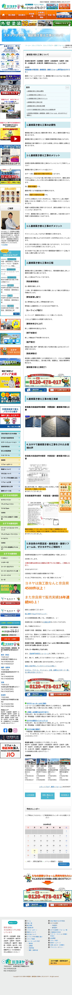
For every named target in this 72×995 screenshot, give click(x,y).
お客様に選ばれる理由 (41, 14)
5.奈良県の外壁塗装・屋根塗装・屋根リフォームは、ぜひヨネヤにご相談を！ (47, 114)
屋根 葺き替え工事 (7, 486)
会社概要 (52, 938)
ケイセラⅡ (4, 538)
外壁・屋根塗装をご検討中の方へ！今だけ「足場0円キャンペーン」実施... (10, 263)
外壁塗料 (54, 925)
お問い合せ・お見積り (10, 639)
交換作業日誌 (5, 446)
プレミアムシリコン (7, 504)
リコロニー (4, 558)
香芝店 (31, 943)
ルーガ (3, 580)
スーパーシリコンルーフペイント (10, 272)
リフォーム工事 (6, 482)
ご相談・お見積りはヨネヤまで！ (38, 712)
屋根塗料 (54, 928)
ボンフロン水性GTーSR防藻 (9, 518)
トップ (3, 14)
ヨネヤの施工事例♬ (33, 729)
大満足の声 (46, 622)
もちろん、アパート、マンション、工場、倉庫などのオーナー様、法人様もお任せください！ (47, 671)
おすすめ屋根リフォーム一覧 (58, 930)
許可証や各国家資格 (7, 438)
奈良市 (3, 695)
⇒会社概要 (4, 245)
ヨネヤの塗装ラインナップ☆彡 (37, 720)
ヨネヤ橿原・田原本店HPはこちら (59, 962)
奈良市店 (31, 948)
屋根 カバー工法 (6, 491)
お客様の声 (30, 928)
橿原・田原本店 (33, 950)
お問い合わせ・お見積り (57, 945)
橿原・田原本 (5, 667)
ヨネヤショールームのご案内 (36, 703)
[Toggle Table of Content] (66, 87)
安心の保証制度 (6, 451)
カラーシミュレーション (9, 442)
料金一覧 (51, 15)
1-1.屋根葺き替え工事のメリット (36, 95)
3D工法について (6, 473)
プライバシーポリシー (56, 947)
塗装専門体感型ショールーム (39, 653)
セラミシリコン (6, 500)
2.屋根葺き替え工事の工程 (34, 102)
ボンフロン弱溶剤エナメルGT (9, 548)
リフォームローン (6, 464)
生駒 (2, 682)
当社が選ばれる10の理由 (9, 434)
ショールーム (5, 455)
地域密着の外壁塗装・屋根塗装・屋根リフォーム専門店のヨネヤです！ (47, 70)
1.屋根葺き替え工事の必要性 (35, 91)
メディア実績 (31, 939)
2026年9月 (63, 864)
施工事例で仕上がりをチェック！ (36, 614)
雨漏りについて (6, 469)
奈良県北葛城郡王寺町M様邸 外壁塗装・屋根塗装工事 (10, 289)
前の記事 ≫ (65, 795)
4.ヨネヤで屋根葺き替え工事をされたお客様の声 (41, 109)
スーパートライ (6, 575)
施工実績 (11, 15)
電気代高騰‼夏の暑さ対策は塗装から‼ (9, 280)
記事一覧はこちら (47, 796)
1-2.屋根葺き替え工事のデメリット (37, 98)
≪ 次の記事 (30, 795)
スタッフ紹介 (54, 940)
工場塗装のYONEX (55, 932)
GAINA (3, 513)
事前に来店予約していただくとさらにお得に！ (40, 666)
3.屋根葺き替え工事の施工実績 (36, 106)
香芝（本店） (5, 655)
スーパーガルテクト (7, 567)
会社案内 (21, 15)
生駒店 (31, 946)
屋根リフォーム (56, 787)
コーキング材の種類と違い (9, 478)
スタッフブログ (44, 787)
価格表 (3, 460)
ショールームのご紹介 (64, 14)
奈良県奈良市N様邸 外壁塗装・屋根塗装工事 (10, 309)
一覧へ (16, 314)
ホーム (29, 921)
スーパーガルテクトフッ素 (9, 571)
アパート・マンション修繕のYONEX (58, 935)
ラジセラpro (5, 508)
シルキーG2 (5, 562)
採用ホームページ (55, 943)
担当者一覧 (31, 14)
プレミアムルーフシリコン (9, 534)
